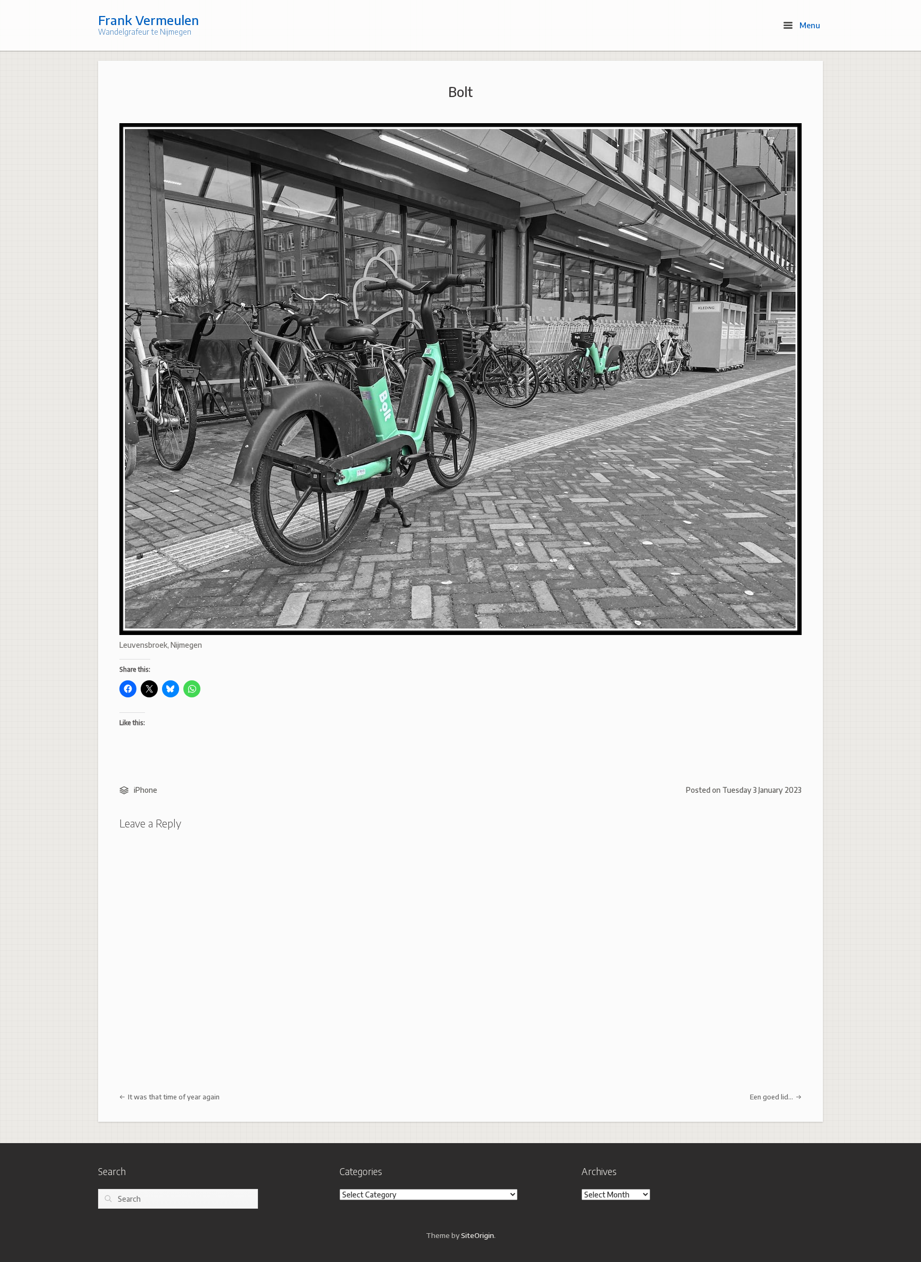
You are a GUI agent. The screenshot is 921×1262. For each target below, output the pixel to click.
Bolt (460, 92)
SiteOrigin (477, 1235)
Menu (808, 25)
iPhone (145, 789)
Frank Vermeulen (148, 19)
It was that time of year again (173, 1096)
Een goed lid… (772, 1096)
